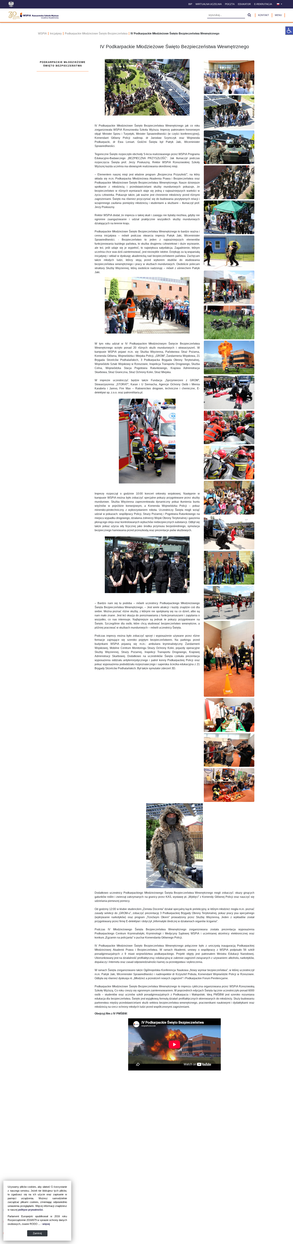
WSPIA (42, 33)
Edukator (244, 4)
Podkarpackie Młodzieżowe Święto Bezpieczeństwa (96, 33)
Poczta (230, 4)
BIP (190, 4)
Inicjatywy (56, 33)
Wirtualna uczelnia (209, 4)
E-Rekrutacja (263, 4)
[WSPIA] (33, 15)
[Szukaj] (249, 15)
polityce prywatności (30, 1209)
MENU (278, 15)
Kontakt (263, 15)
